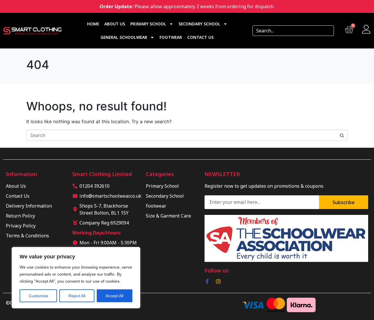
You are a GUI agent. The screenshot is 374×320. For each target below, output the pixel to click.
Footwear (171, 37)
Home (93, 24)
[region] (76, 277)
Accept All (114, 295)
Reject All (76, 295)
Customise (38, 295)
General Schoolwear (124, 37)
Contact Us (200, 37)
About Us (114, 24)
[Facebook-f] (207, 281)
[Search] (327, 31)
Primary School (148, 24)
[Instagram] (218, 281)
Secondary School (199, 24)
